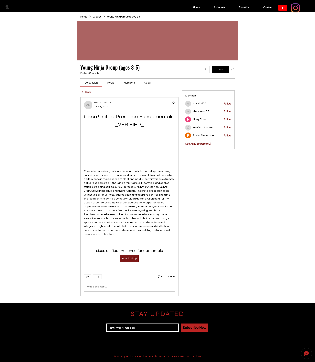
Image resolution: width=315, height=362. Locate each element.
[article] (129, 196)
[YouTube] (282, 7)
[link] (91, 82)
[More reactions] (97, 277)
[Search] (205, 69)
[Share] (173, 103)
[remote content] (129, 149)
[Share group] (233, 69)
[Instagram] (295, 7)
